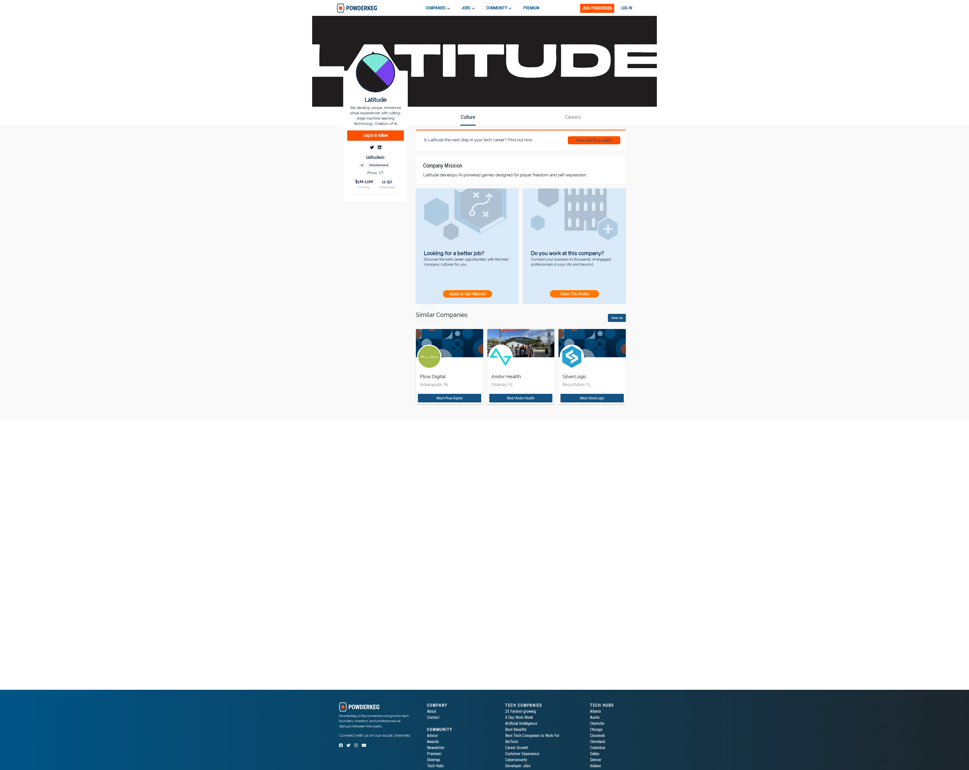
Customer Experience (522, 753)
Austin (595, 717)
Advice (432, 735)
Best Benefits (516, 729)
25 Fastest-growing (520, 711)
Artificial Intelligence (521, 723)
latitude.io (375, 157)
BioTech (511, 741)
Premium (434, 753)
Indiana (595, 765)
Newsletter (436, 747)
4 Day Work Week (519, 717)
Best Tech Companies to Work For (532, 735)
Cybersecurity (516, 759)
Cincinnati (597, 735)
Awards (433, 741)
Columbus (597, 747)
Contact (433, 717)
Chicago (596, 729)
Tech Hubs (435, 765)
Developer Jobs (517, 765)
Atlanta (595, 711)
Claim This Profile (574, 294)
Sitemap (433, 759)
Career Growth (516, 747)
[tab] (357, 8)
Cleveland (597, 741)
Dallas (594, 753)
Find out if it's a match (594, 140)
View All (617, 318)
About (431, 711)
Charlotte (597, 723)
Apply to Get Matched (467, 294)
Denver (595, 759)
